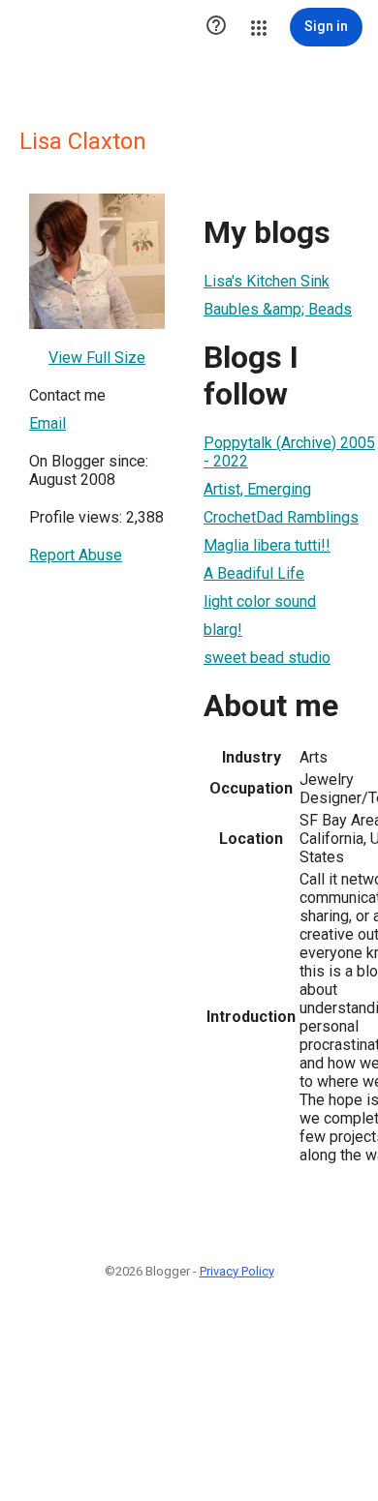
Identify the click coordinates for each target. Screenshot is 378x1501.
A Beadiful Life (254, 573)
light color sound (260, 601)
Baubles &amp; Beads (278, 309)
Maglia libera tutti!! (267, 545)
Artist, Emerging (257, 489)
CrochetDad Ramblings (281, 517)
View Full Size (96, 357)
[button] (216, 27)
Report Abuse (75, 555)
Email (47, 423)
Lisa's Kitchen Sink (267, 281)
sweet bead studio (267, 657)
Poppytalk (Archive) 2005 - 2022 (289, 452)
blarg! (223, 629)
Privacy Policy (237, 1271)
